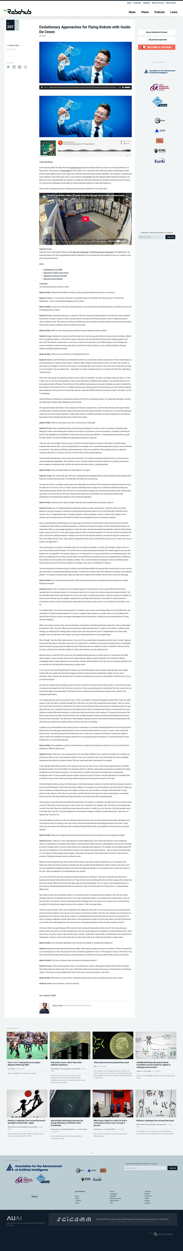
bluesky (147, 1201)
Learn (173, 12)
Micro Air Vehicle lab (80, 252)
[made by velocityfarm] (160, 1234)
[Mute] (123, 87)
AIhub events (171, 3)
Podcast (159, 12)
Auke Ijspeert (82, 1129)
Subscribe (170, 237)
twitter (147, 1198)
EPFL (95, 1066)
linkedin (147, 1194)
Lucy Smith (11, 1069)
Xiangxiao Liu (55, 1129)
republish (146, 3)
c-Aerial (46, 995)
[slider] (128, 87)
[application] (85, 87)
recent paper (65, 171)
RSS (111, 1203)
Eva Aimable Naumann (67, 1129)
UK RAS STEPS (110, 1129)
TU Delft (42, 36)
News (132, 12)
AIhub (138, 1071)
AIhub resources (158, 3)
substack (148, 1191)
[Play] (42, 87)
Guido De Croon (76, 168)
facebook (148, 1196)
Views (145, 12)
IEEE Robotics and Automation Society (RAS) (65, 1069)
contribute (137, 3)
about (129, 3)
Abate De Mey (14, 45)
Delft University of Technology (102, 252)
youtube (147, 1203)
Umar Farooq (98, 1129)
